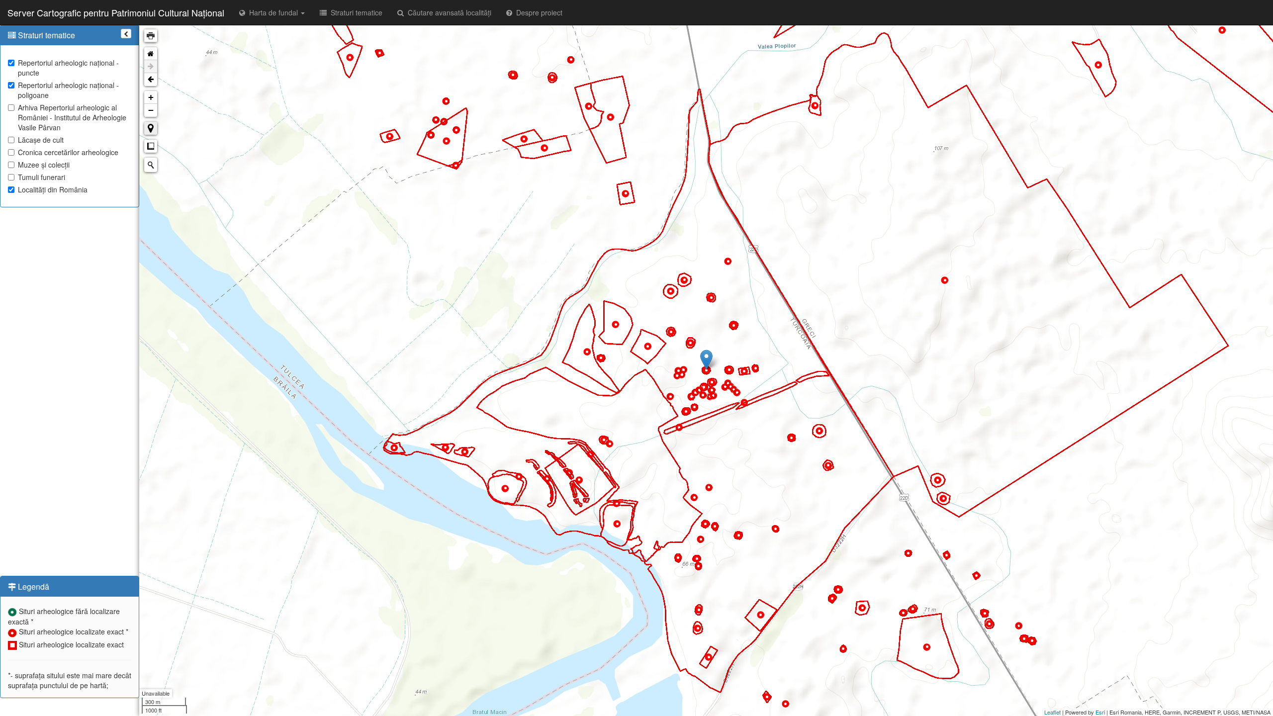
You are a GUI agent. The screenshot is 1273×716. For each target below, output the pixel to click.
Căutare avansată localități (447, 12)
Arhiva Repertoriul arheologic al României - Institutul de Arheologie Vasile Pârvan (72, 117)
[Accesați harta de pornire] (150, 53)
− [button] (151, 110)
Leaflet (1052, 712)
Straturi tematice (354, 12)
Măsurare (150, 146)
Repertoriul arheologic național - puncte (68, 68)
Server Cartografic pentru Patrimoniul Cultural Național (115, 12)
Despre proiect (537, 12)
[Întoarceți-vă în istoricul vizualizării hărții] (150, 79)
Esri (1100, 712)
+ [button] (151, 97)
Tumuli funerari (41, 177)
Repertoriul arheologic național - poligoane (68, 90)
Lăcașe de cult (41, 140)
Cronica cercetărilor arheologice (68, 152)
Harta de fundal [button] (272, 12)
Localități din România (53, 189)
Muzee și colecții (44, 165)
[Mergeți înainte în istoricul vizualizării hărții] (150, 66)
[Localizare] (150, 128)
